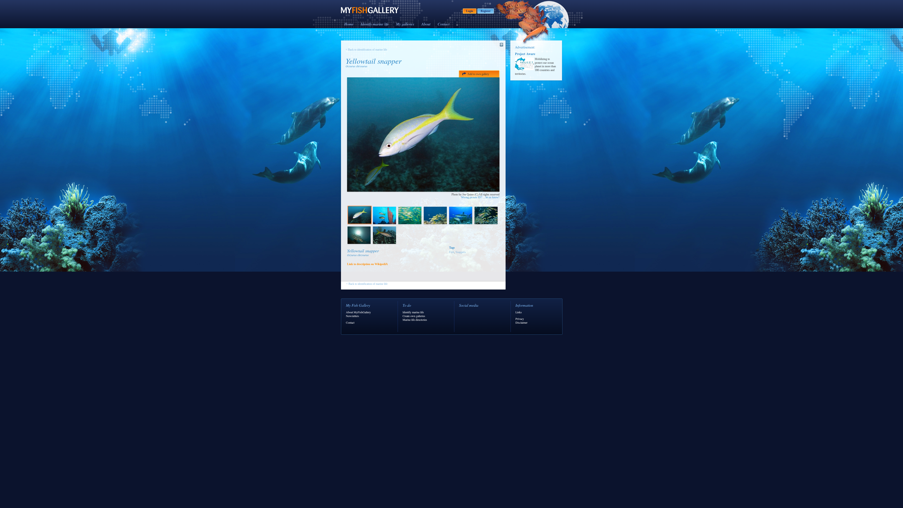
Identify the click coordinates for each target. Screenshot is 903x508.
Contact (443, 23)
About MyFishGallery (358, 312)
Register (486, 11)
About (425, 23)
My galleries (405, 23)
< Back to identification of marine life (366, 49)
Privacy (519, 319)
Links (518, 312)
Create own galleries (414, 316)
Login (469, 11)
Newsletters (352, 316)
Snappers (460, 252)
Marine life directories (415, 319)
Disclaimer (521, 322)
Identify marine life (375, 23)
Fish (451, 252)
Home (348, 23)
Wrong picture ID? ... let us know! (480, 197)
